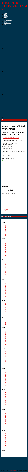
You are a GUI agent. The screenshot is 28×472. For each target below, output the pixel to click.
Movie (5, 21)
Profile (6, 16)
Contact (6, 24)
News (5, 14)
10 (5, 253)
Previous (6, 209)
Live (5, 19)
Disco (5, 17)
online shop (7, 23)
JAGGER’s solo (8, 20)
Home (5, 13)
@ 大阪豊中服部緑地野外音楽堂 (10, 138)
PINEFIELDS (13, 470)
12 (5, 256)
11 (5, 255)
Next (5, 210)
